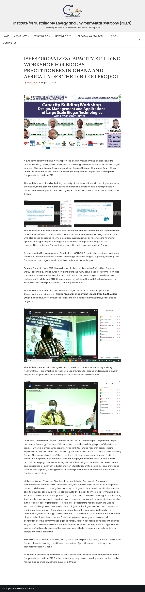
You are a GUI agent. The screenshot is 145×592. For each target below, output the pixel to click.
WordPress (28, 588)
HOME (6, 36)
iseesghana (32, 82)
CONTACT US (10, 42)
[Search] (140, 39)
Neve (5, 588)
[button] (28, 36)
